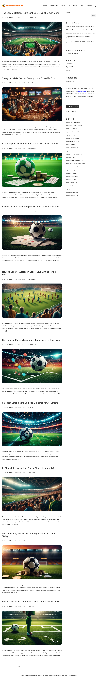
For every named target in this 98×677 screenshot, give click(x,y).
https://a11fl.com (70, 144)
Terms (82, 5)
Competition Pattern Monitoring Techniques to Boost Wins (31, 340)
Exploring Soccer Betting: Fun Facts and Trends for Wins (30, 143)
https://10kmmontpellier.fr (73, 122)
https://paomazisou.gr (72, 179)
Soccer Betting (54, 5)
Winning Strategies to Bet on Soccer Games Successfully (30, 601)
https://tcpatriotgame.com (73, 170)
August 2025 (69, 67)
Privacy (75, 5)
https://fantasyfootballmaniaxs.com (75, 163)
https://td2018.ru (70, 157)
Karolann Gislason (8, 17)
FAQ (69, 5)
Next (18, 666)
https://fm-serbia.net (71, 189)
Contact (89, 5)
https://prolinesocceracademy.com (75, 154)
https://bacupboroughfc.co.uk (73, 166)
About (63, 5)
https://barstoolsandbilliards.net (74, 132)
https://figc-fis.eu (70, 186)
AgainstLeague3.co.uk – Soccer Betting (40, 675)
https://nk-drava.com (71, 173)
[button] (95, 6)
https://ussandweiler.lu (72, 147)
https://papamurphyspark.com (74, 135)
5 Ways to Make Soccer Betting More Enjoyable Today (29, 78)
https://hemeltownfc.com (72, 176)
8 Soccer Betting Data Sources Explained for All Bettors (30, 402)
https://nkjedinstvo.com (72, 195)
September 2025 (70, 63)
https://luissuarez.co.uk (72, 192)
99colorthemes (73, 675)
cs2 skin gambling (71, 111)
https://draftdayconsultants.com (74, 160)
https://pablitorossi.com (72, 138)
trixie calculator (82, 91)
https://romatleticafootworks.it (74, 125)
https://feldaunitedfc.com (72, 141)
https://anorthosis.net (71, 182)
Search (68, 12)
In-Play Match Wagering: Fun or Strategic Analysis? (28, 468)
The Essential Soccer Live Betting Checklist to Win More (30, 13)
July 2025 (68, 70)
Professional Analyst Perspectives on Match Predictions (30, 206)
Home (45, 5)
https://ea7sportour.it (71, 128)
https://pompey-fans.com (72, 151)
